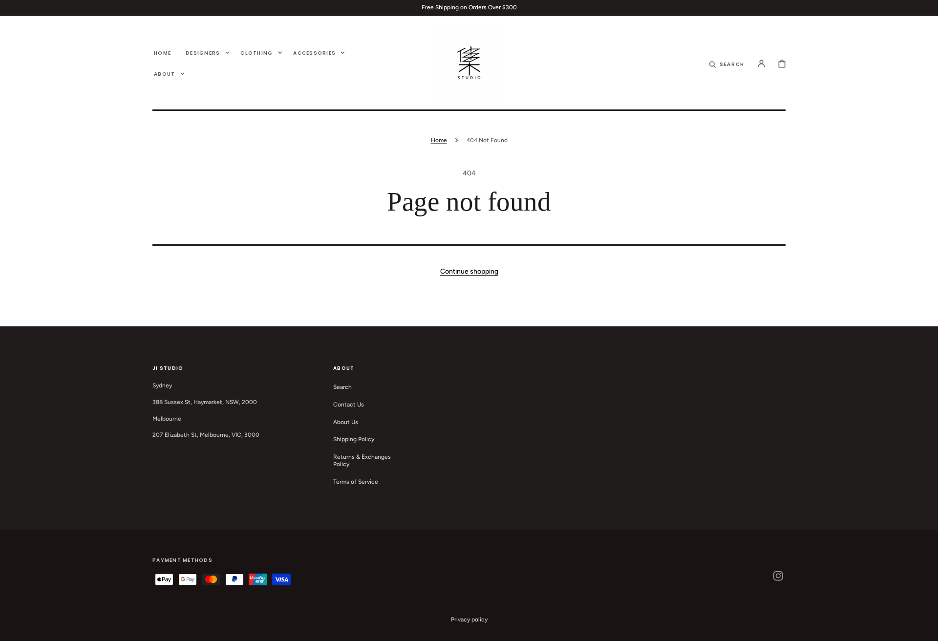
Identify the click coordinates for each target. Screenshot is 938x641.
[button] (727, 63)
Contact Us (348, 404)
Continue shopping (469, 271)
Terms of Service (355, 481)
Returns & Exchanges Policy (362, 460)
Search (342, 387)
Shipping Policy (353, 439)
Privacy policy (469, 619)
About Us (345, 422)
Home (439, 140)
